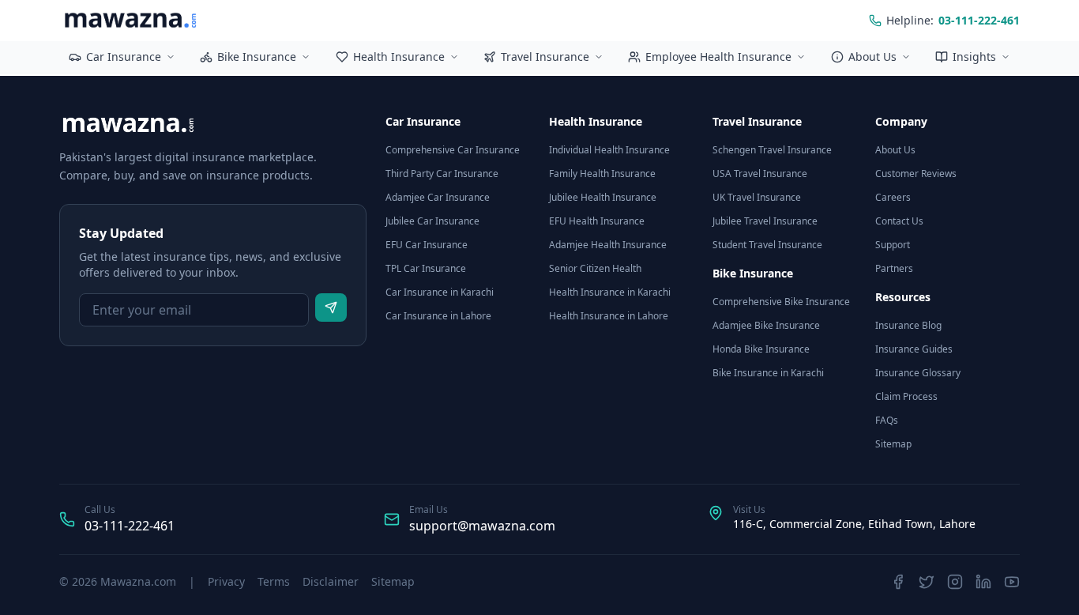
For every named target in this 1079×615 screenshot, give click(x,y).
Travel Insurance (545, 56)
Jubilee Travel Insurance (765, 221)
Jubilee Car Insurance (432, 221)
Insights (974, 56)
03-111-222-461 (130, 525)
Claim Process (906, 396)
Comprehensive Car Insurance (452, 150)
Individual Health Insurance (609, 150)
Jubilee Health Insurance (602, 197)
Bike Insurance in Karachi (768, 372)
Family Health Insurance (602, 173)
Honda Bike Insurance (761, 349)
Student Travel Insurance (767, 244)
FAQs (886, 420)
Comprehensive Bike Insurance (781, 301)
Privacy (226, 581)
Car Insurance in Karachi (439, 292)
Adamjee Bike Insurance (766, 325)
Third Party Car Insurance (441, 173)
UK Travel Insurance (756, 197)
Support (892, 244)
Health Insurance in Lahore (608, 316)
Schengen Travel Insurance (772, 150)
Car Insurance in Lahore (438, 316)
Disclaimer (331, 581)
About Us (872, 56)
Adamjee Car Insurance (437, 197)
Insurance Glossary (918, 372)
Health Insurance (399, 56)
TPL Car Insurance (425, 268)
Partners (894, 268)
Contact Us (899, 221)
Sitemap (893, 444)
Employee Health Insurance (718, 56)
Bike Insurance (256, 56)
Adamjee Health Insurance (608, 244)
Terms (274, 581)
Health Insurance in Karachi (610, 292)
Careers (893, 197)
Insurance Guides (914, 349)
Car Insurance (123, 56)
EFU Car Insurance (426, 244)
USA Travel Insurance (759, 173)
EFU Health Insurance (597, 221)
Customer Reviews (916, 173)
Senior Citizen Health (595, 268)
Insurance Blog (908, 325)
